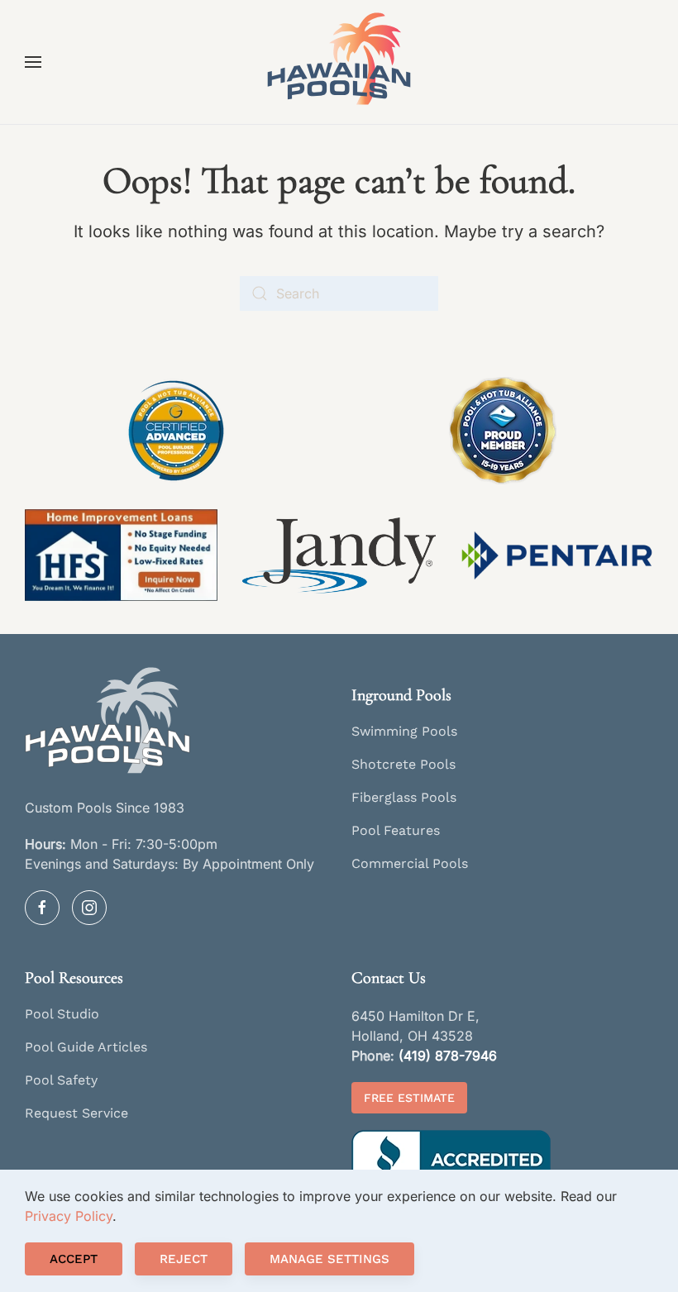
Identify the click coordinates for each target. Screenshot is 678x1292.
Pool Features (395, 830)
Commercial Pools (409, 863)
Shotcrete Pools (403, 764)
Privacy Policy (68, 1216)
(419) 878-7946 (448, 1055)
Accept (74, 1258)
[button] (33, 62)
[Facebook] (42, 907)
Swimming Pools (404, 731)
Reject (184, 1258)
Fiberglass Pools (403, 797)
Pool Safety (61, 1080)
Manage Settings (329, 1258)
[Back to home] (339, 62)
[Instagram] (89, 907)
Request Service (76, 1113)
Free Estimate (409, 1097)
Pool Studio (62, 1014)
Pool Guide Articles (86, 1047)
